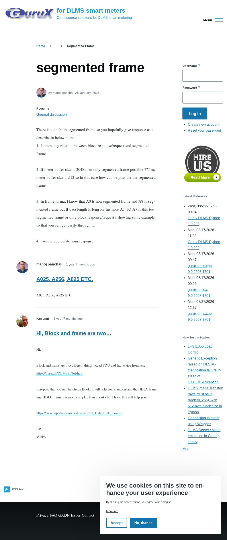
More (186, 449)
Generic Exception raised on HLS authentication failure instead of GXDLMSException (204, 370)
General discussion (51, 114)
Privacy (42, 515)
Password (189, 87)
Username (190, 65)
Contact (88, 515)
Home (40, 46)
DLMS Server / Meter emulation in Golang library (204, 436)
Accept (117, 523)
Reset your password (204, 130)
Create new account (203, 124)
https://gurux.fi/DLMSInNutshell (59, 373)
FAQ (53, 515)
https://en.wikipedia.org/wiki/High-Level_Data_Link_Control (79, 413)
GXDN (64, 515)
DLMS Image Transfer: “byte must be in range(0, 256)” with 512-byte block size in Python (205, 400)
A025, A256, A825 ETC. (64, 279)
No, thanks (143, 523)
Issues (76, 515)
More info (112, 511)
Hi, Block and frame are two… (74, 333)
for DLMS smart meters (91, 10)
